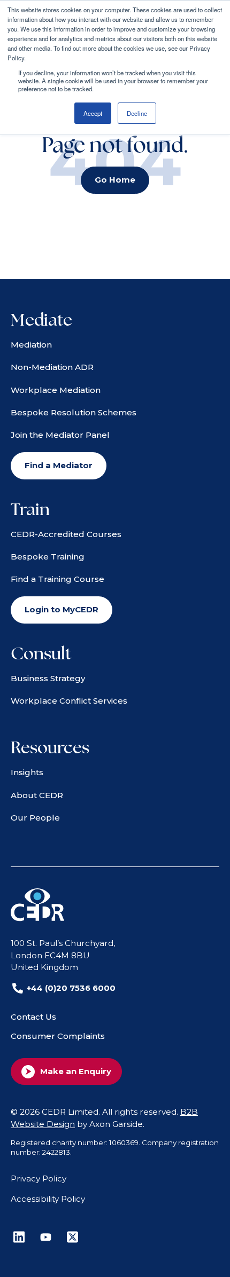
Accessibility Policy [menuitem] (48, 1199)
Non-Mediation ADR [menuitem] (52, 367)
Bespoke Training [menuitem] (48, 556)
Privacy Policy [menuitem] (38, 1178)
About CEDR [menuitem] (37, 795)
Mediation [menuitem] (31, 345)
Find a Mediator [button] (59, 465)
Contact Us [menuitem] (33, 1017)
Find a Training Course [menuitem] (57, 579)
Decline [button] (137, 113)
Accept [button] (92, 113)
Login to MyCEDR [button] (61, 609)
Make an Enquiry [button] (75, 1071)
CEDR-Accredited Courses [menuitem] (66, 534)
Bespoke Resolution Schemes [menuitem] (73, 412)
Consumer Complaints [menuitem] (58, 1036)
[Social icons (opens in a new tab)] (19, 1237)
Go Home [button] (115, 180)
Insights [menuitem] (27, 772)
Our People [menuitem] (35, 818)
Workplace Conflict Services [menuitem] (69, 701)
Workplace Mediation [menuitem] (56, 390)
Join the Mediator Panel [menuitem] (60, 435)
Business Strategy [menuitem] (48, 678)
